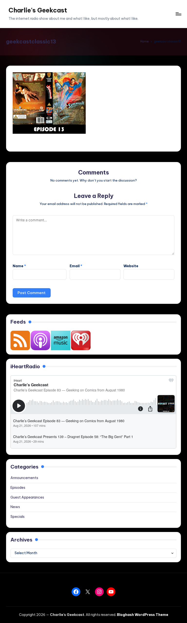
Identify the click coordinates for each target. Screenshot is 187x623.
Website (130, 266)
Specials (17, 516)
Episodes (17, 487)
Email (76, 266)
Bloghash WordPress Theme (142, 615)
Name (19, 266)
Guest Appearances (27, 497)
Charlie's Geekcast (38, 10)
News (15, 507)
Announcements (24, 478)
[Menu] (178, 13)
